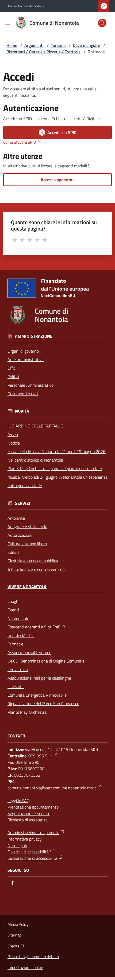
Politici (13, 376)
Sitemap (14, 935)
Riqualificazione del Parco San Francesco (43, 703)
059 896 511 (40, 756)
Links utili (15, 686)
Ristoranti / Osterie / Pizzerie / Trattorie (43, 52)
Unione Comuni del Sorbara (26, 6)
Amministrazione (33, 336)
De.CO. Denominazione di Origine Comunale (46, 661)
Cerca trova (17, 669)
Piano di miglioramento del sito (33, 957)
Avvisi (12, 434)
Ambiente (16, 518)
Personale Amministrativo (30, 385)
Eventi (13, 610)
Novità (22, 411)
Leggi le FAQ (18, 800)
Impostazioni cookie (25, 967)
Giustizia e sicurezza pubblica (32, 561)
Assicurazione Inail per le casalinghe (39, 678)
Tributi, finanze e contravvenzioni (36, 569)
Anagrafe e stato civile (27, 526)
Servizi (22, 503)
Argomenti (34, 45)
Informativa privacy (24, 839)
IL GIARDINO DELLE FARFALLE (35, 426)
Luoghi (13, 601)
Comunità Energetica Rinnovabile (37, 695)
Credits (13, 946)
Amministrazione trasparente (33, 832)
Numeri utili (17, 618)
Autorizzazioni (19, 535)
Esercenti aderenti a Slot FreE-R (36, 627)
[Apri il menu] (7, 23)
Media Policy (18, 924)
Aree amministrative (25, 359)
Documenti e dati (22, 393)
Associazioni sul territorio (29, 652)
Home (11, 45)
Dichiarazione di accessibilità (32, 858)
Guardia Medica (20, 635)
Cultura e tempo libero (27, 543)
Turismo (58, 45)
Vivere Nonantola (27, 586)
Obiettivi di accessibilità (28, 852)
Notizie (13, 443)
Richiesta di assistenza (27, 820)
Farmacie (15, 644)
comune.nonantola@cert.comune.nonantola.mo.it (51, 788)
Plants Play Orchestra (27, 712)
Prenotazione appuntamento (33, 807)
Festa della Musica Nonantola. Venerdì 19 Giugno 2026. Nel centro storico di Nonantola (56, 455)
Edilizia (13, 552)
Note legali (17, 845)
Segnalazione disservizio (28, 813)
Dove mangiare (86, 45)
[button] (102, 23)
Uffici (11, 368)
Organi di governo (23, 351)
